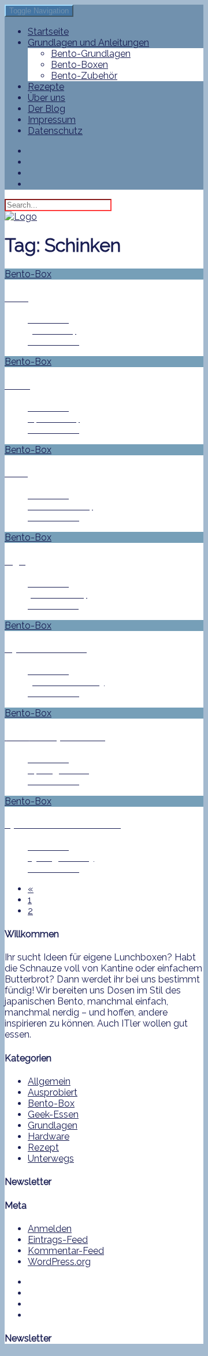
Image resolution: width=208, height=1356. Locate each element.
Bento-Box (51, 1103)
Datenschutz (55, 130)
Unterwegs (51, 1158)
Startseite (48, 31)
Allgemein (49, 1081)
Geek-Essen (53, 1114)
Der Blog (46, 108)
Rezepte (46, 86)
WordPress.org (59, 1261)
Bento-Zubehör (84, 75)
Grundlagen (52, 1125)
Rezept (43, 1147)
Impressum (52, 119)
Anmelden (50, 1228)
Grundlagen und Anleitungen (88, 42)
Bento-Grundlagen (91, 53)
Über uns (46, 97)
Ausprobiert (52, 1092)
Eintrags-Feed (58, 1239)
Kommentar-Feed (66, 1250)
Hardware (48, 1136)
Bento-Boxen (79, 64)
